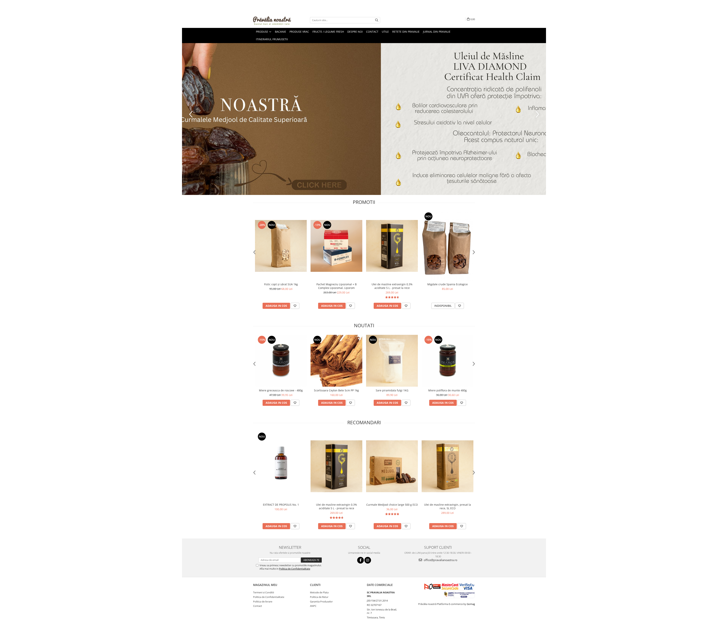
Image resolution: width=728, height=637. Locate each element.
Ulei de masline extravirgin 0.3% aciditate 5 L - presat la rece (392, 286)
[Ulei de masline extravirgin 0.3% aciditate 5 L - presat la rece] (392, 246)
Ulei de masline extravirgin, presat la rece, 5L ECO (447, 506)
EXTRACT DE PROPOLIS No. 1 (281, 504)
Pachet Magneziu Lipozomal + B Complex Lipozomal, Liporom (336, 286)
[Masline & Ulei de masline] (364, 119)
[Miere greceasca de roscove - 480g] (281, 361)
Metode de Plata (319, 592)
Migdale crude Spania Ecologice (447, 284)
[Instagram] (367, 560)
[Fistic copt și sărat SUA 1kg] (281, 246)
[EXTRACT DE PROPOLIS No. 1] (281, 466)
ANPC (313, 606)
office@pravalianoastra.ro (440, 560)
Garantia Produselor (321, 601)
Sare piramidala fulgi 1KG (392, 390)
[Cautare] (376, 20)
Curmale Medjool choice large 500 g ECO (392, 504)
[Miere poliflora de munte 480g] (447, 361)
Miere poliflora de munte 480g (447, 390)
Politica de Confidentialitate (294, 568)
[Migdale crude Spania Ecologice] (447, 246)
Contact (257, 606)
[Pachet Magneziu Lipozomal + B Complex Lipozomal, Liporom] (336, 246)
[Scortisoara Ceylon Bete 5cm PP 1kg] (336, 361)
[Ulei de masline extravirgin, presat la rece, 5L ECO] (447, 466)
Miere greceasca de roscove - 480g (281, 390)
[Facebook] (360, 560)
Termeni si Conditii (263, 592)
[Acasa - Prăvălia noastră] (272, 20)
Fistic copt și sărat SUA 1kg (281, 284)
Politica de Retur (319, 597)
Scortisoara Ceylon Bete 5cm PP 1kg (336, 390)
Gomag (470, 604)
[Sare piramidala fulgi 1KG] (392, 361)
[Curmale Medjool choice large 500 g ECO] (392, 466)
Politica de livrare (262, 601)
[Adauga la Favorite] (295, 306)
